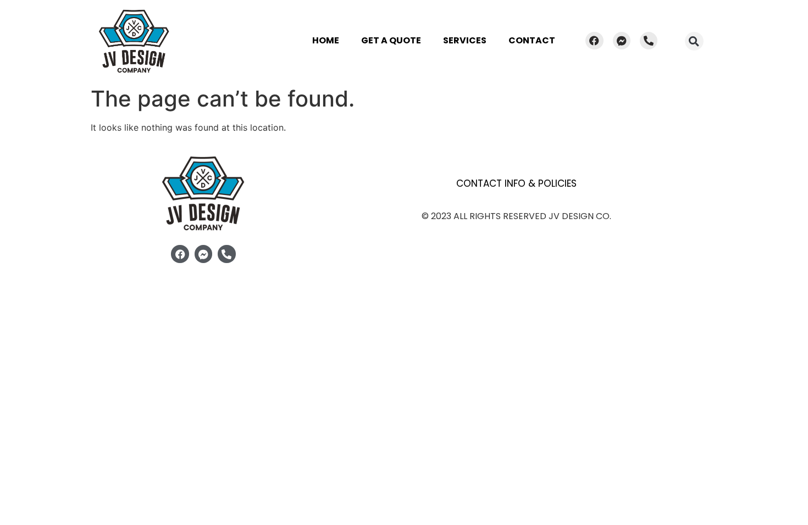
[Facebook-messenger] (621, 40)
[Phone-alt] (648, 40)
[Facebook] (594, 40)
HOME (325, 40)
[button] (694, 41)
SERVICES (464, 40)
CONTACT (531, 40)
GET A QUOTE (391, 40)
